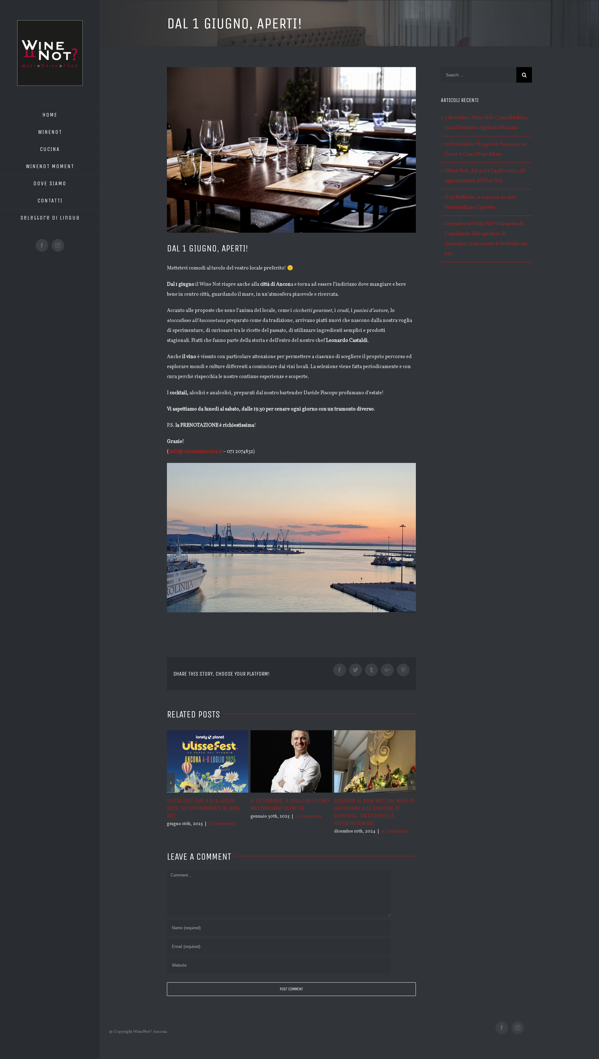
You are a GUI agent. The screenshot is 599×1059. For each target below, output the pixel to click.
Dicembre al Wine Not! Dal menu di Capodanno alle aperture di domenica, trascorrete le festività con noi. (374, 812)
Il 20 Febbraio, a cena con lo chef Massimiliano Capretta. (290, 804)
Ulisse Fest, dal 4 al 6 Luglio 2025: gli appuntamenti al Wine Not (203, 808)
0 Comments (222, 824)
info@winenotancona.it (195, 451)
